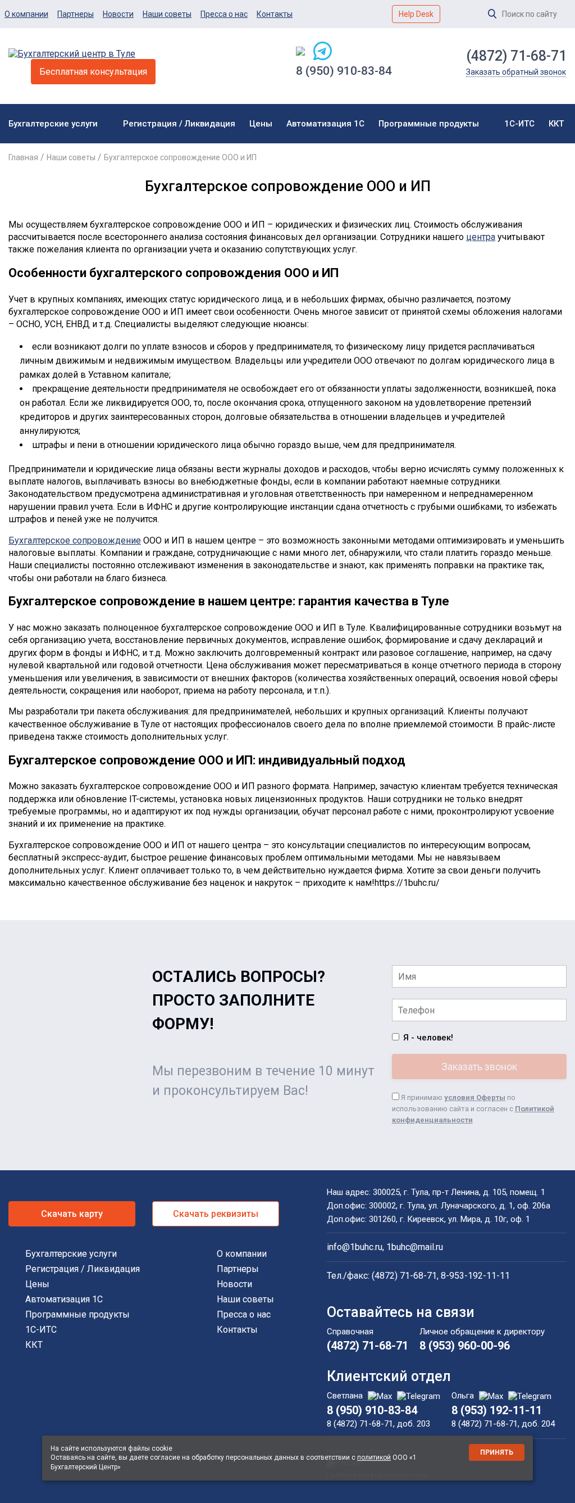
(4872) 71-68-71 (516, 56)
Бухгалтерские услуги (53, 124)
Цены (260, 124)
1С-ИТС (519, 124)
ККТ (556, 124)
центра (480, 237)
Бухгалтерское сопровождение (74, 540)
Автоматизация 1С (325, 124)
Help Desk (416, 14)
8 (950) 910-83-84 (344, 71)
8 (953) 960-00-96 (464, 1345)
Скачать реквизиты (215, 1213)
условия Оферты (474, 1097)
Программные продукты (428, 124)
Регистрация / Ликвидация (179, 124)
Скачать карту (72, 1213)
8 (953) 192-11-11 (496, 1410)
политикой (374, 1457)
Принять (496, 1452)
